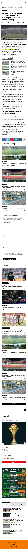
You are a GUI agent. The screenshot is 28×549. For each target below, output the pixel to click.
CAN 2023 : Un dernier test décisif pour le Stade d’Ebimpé (13, 187)
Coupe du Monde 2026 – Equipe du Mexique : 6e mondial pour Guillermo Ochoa (12, 285)
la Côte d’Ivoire (11, 49)
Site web (5, 247)
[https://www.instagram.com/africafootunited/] (14, 546)
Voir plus (14, 403)
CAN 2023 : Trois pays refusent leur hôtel (17, 72)
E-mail (5, 242)
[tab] (6, 504)
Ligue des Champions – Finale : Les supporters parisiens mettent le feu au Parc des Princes (12, 308)
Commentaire (6, 222)
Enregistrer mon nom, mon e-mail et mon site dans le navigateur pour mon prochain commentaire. (14, 254)
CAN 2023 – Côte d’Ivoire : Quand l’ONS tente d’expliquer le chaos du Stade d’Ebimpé (18, 62)
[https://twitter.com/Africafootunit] (13, 546)
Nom (4, 236)
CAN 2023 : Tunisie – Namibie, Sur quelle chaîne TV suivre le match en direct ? (13, 330)
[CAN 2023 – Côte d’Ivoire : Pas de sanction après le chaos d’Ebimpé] (5, 68)
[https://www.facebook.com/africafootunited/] (11, 546)
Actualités (5, 283)
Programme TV (6, 328)
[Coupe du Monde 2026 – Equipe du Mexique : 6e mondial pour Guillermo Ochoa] (14, 274)
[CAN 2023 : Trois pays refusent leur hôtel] (5, 73)
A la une (4, 206)
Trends (5, 7)
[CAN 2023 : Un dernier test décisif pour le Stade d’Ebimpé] (14, 175)
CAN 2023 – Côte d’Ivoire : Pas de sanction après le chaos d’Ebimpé (18, 67)
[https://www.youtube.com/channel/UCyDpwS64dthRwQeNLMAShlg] (16, 546)
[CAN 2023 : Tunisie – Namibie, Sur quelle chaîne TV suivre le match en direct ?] (14, 319)
